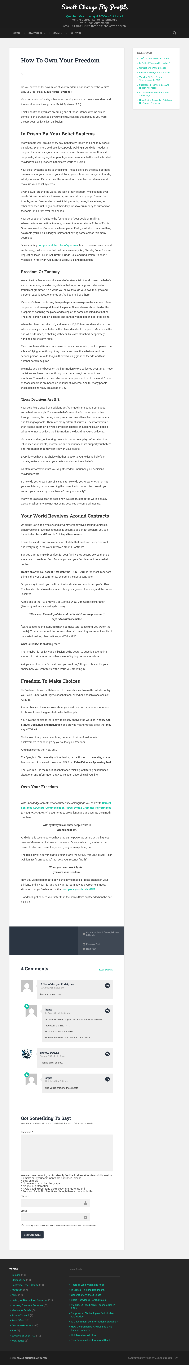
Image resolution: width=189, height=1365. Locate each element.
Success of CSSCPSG (24, 1335)
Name (25, 1196)
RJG (14, 1330)
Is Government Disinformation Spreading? (94, 1321)
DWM (56, 33)
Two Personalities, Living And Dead (90, 1340)
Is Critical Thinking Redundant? (154, 63)
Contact (76, 33)
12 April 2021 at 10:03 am (57, 1013)
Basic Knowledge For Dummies (154, 72)
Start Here (35, 33)
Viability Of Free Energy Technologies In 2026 (150, 79)
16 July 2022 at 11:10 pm (52, 1056)
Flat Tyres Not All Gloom (84, 1335)
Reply (107, 985)
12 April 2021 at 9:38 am (52, 987)
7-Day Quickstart (112, 16)
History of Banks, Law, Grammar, (30, 1300)
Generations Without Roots (152, 68)
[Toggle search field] (175, 33)
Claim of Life (19, 1279)
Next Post (91, 949)
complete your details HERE (79, 889)
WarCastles (18, 1340)
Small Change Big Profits (94, 6)
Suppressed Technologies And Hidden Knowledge (154, 86)
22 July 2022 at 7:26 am (56, 1081)
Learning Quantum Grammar (27, 1305)
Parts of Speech (20, 1315)
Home (17, 33)
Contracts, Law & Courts (98, 932)
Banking (16, 1274)
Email (24, 1211)
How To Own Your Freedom (60, 60)
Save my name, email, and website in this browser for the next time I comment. (61, 1225)
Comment (27, 1132)
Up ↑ (177, 1358)
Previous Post (93, 944)
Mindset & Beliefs (21, 1310)
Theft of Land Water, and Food (154, 58)
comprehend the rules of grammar (58, 245)
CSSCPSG (17, 1290)
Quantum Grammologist (82, 16)
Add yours (106, 969)
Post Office (18, 1320)
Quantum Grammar (22, 1325)
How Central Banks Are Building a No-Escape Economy (155, 102)
